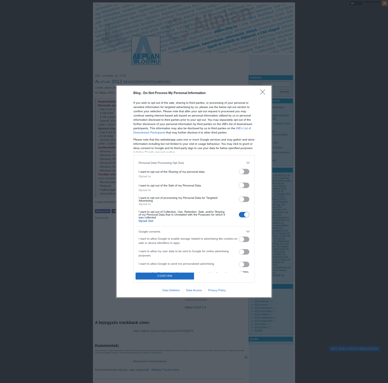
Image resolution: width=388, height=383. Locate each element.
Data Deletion (171, 290)
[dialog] (194, 191)
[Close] (264, 93)
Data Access (194, 290)
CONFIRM (164, 275)
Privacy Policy (217, 290)
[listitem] (194, 163)
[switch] (244, 171)
